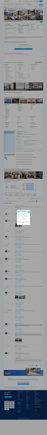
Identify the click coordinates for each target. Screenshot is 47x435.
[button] (23, 217)
